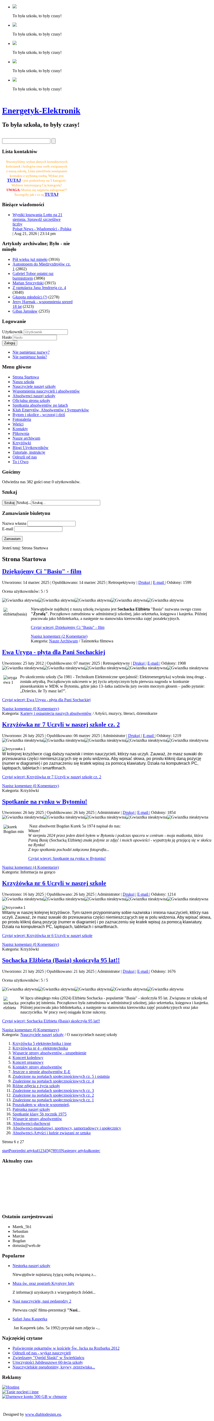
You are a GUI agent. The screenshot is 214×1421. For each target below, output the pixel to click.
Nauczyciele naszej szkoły (34, 386)
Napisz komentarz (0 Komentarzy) (30, 708)
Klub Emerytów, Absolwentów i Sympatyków (51, 410)
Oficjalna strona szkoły (31, 400)
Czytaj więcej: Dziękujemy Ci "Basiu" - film (67, 627)
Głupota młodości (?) (30, 297)
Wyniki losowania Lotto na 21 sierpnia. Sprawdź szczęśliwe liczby (37, 219)
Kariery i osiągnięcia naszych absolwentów (56, 713)
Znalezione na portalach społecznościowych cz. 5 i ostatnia (61, 1076)
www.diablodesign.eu (43, 1414)
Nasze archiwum (26, 438)
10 (59, 1150)
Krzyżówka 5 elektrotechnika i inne (42, 1043)
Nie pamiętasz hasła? (30, 357)
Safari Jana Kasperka (30, 1319)
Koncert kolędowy (28, 1057)
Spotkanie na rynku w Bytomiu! (44, 801)
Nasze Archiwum (63, 641)
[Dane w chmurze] (34, 1396)
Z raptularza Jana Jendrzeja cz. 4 (39, 287)
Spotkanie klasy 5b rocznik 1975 (40, 1114)
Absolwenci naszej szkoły (34, 396)
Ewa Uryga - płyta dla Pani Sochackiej (53, 652)
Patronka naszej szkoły (31, 1109)
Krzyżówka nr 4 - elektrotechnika (40, 1048)
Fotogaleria (22, 419)
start (5, 1150)
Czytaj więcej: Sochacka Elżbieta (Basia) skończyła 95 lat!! (51, 1021)
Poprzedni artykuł (23, 1150)
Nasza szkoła (23, 381)
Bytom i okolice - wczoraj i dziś (39, 414)
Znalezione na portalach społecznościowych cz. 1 (53, 1100)
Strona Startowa (26, 377)
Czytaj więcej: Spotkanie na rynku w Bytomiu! (67, 858)
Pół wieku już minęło (30, 259)
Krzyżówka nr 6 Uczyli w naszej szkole (54, 883)
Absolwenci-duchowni (31, 1123)
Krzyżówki (22, 443)
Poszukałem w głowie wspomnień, (41, 1104)
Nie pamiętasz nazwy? (31, 352)
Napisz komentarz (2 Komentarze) (59, 636)
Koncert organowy (28, 1062)
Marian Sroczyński (28, 283)
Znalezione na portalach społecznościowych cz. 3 (53, 1090)
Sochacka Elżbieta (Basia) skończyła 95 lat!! (61, 960)
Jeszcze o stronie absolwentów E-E (41, 1071)
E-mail (159, 582)
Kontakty (20, 429)
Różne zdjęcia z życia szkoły (36, 1086)
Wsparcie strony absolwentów (37, 1119)
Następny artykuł (75, 1150)
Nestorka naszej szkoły (31, 1265)
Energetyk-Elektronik (41, 110)
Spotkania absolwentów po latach (40, 405)
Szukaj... (24, 502)
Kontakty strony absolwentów (37, 1067)
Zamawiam (12, 539)
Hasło (7, 337)
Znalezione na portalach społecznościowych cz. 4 (53, 1081)
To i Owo (20, 461)
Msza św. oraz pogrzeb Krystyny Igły (43, 1283)
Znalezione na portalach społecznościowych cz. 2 (53, 1095)
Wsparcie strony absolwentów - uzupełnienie (49, 1053)
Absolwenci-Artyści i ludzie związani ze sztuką (52, 1133)
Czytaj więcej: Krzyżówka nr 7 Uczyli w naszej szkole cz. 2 (51, 777)
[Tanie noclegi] (20, 1392)
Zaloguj (9, 343)
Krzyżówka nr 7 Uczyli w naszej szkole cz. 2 (61, 724)
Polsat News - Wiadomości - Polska (42, 229)
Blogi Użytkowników (31, 447)
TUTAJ (51, 194)
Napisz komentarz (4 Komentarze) (30, 867)
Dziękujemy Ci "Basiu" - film (41, 571)
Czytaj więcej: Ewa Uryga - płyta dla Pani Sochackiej (46, 700)
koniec (94, 1150)
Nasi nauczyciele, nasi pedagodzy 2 (42, 1301)
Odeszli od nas (25, 457)
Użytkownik (12, 332)
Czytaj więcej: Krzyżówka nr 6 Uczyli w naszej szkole (47, 935)
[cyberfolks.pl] (10, 1387)
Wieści (18, 424)
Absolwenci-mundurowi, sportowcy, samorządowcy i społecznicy (67, 1128)
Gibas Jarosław (25, 311)
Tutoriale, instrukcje (29, 452)
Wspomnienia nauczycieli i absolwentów (46, 391)
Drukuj (144, 582)
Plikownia (21, 433)
